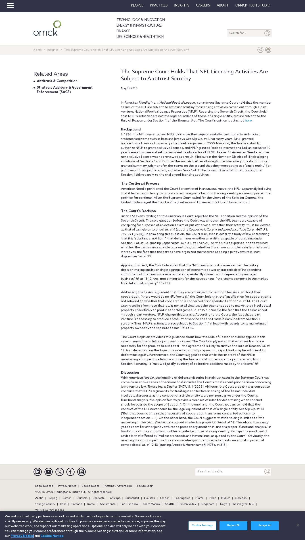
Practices (159, 6)
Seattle (170, 504)
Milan (212, 498)
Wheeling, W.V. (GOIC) (49, 510)
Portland (76, 504)
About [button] (223, 6)
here (248, 121)
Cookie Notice (90, 486)
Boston (67, 498)
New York (241, 498)
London (164, 498)
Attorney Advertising (118, 486)
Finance (123, 31)
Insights (52, 50)
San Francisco (129, 504)
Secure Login (145, 486)
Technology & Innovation (141, 20)
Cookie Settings (202, 525)
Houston (149, 498)
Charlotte (98, 498)
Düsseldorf (132, 498)
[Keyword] (267, 471)
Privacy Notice (67, 486)
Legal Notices (44, 486)
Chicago (115, 498)
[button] (260, 51)
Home (37, 50)
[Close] (298, 525)
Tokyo (223, 504)
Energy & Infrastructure (139, 26)
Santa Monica (151, 504)
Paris (63, 504)
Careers (203, 6)
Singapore (207, 504)
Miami (199, 498)
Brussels (82, 498)
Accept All (264, 525)
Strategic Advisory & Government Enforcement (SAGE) (65, 90)
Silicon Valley (188, 504)
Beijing (52, 498)
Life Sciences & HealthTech (140, 37)
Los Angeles (182, 498)
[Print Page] (268, 51)
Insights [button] (181, 6)
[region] (152, 525)
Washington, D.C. (243, 504)
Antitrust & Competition (57, 81)
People (137, 6)
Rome (91, 504)
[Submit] (267, 33)
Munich (225, 498)
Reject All (233, 525)
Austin (39, 498)
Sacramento (107, 504)
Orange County (45, 504)
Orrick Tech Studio (252, 6)
